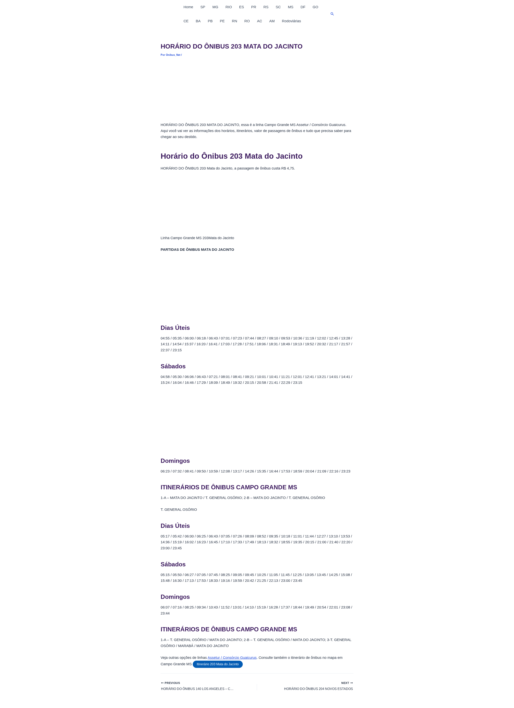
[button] (332, 14)
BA (198, 21)
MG (215, 7)
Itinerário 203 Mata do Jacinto (218, 664)
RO (247, 21)
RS (265, 7)
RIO (228, 7)
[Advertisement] (257, 92)
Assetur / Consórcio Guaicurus (232, 658)
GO (315, 7)
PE (222, 21)
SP (202, 7)
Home (188, 7)
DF (303, 7)
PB (210, 21)
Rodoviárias (291, 21)
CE (186, 21)
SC (278, 7)
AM (272, 21)
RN (234, 21)
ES (241, 7)
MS (290, 7)
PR (253, 7)
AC (259, 21)
